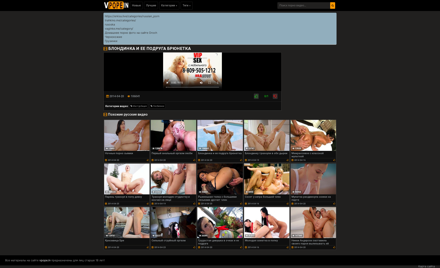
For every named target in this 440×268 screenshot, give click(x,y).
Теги (187, 5)
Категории (169, 5)
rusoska (110, 24)
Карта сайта (426, 266)
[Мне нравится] (256, 96)
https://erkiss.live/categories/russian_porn (132, 16)
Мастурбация (139, 106)
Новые (136, 5)
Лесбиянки (158, 106)
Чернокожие (113, 37)
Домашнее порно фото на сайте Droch (131, 32)
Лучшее (151, 5)
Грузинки (111, 41)
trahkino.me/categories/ (120, 20)
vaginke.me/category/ (119, 28)
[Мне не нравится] (275, 96)
